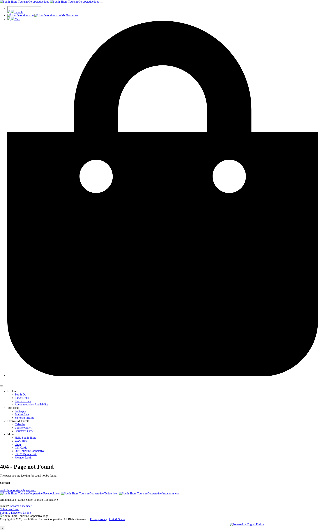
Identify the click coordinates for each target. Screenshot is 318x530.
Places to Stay (23, 401)
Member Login (23, 457)
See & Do (20, 394)
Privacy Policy (98, 519)
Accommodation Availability (31, 404)
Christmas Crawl (24, 431)
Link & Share (117, 519)
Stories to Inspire (24, 417)
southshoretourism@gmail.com (18, 490)
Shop (18, 444)
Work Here (21, 440)
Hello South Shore (25, 437)
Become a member (20, 506)
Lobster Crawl (23, 427)
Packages (20, 411)
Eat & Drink (22, 397)
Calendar (20, 424)
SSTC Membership (26, 454)
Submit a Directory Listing (15, 512)
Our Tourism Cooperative (30, 450)
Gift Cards (21, 447)
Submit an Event (9, 509)
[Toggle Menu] (1, 385)
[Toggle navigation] (101, 2)
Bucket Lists (22, 414)
